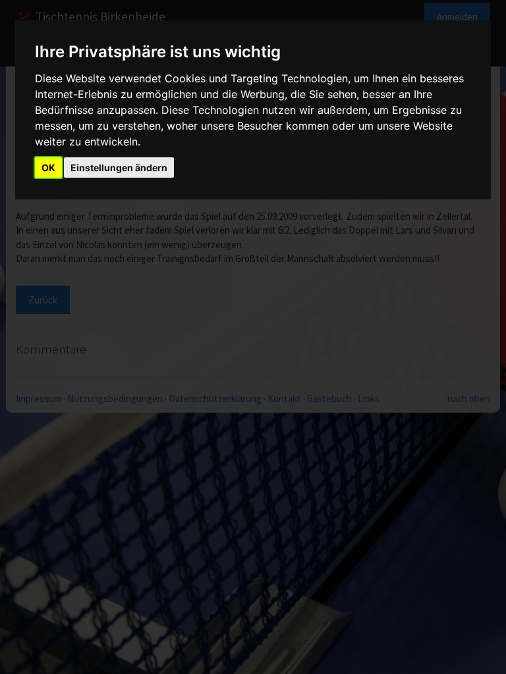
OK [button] (48, 167)
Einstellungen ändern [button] (118, 167)
